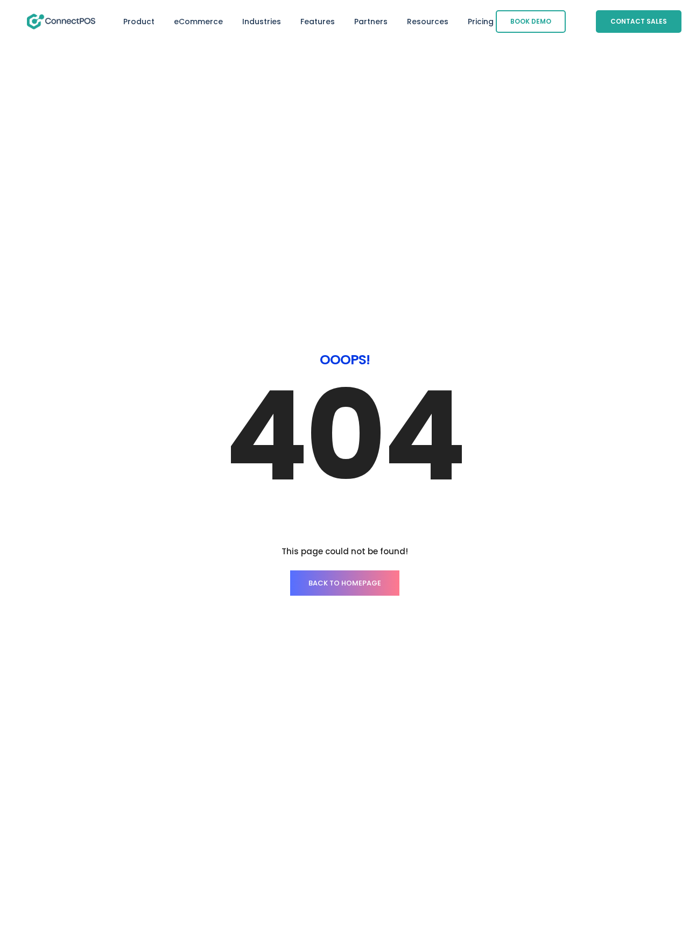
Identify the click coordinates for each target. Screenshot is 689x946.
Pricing (481, 21)
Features (317, 21)
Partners (371, 21)
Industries (261, 21)
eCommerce (198, 21)
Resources (427, 21)
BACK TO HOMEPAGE (344, 583)
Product (138, 21)
